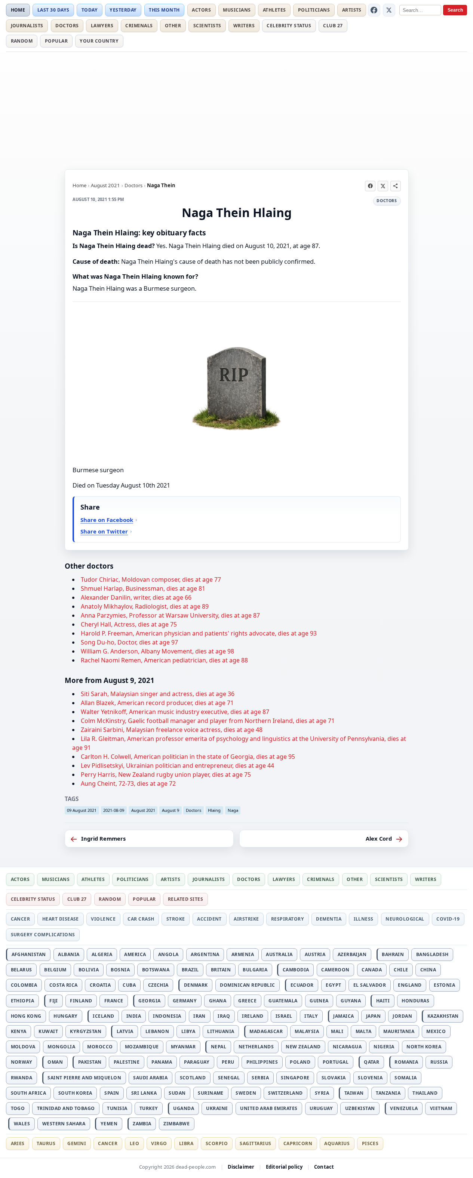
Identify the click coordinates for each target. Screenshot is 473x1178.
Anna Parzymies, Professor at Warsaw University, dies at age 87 (170, 615)
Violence (103, 919)
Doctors (67, 25)
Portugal (336, 1062)
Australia (279, 954)
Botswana (156, 970)
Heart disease (60, 919)
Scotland (193, 1078)
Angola (168, 954)
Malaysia (307, 1031)
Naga (233, 810)
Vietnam (441, 1108)
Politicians (314, 10)
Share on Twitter (104, 531)
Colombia (24, 985)
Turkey (148, 1108)
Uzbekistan (360, 1108)
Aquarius (337, 1143)
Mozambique (142, 1046)
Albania (68, 954)
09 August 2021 (81, 810)
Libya (188, 1031)
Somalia (405, 1078)
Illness (364, 919)
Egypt (333, 985)
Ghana (217, 1001)
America (135, 954)
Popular (56, 41)
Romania (406, 1062)
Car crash (141, 919)
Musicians (237, 10)
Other (173, 25)
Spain (111, 1093)
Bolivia (89, 970)
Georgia (149, 1001)
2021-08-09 (113, 810)
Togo (18, 1108)
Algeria (102, 954)
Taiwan (354, 1093)
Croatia (100, 985)
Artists (352, 10)
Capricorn (297, 1143)
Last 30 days (53, 10)
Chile (401, 970)
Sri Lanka (144, 1093)
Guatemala (282, 1001)
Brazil (190, 970)
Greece (247, 1001)
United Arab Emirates (269, 1108)
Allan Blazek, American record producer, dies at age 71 (157, 703)
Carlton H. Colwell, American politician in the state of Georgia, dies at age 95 (188, 756)
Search (455, 10)
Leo (134, 1143)
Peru (228, 1062)
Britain (221, 970)
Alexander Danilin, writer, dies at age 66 (136, 597)
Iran (199, 1016)
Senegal (229, 1078)
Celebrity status (289, 25)
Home (18, 10)
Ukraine (217, 1108)
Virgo (159, 1143)
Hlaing (214, 810)
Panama (161, 1062)
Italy (311, 1016)
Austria (315, 954)
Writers (244, 25)
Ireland (252, 1016)
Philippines (262, 1062)
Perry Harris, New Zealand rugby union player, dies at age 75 (166, 774)
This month (164, 10)
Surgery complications (43, 934)
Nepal (218, 1046)
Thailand (424, 1093)
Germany (185, 1001)
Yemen (109, 1123)
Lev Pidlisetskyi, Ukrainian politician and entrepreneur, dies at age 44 (177, 765)
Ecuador (302, 985)
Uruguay (321, 1108)
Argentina (205, 954)
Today (90, 10)
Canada (372, 970)
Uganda (183, 1108)
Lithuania (220, 1031)
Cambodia (296, 970)
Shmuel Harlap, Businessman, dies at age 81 (143, 588)
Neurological (405, 919)
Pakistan (90, 1062)
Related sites (185, 899)
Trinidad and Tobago (66, 1108)
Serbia (260, 1078)
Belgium (55, 970)
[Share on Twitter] (383, 186)
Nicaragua (347, 1046)
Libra (186, 1143)
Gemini (76, 1143)
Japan (373, 1016)
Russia (439, 1062)
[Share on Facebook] (370, 186)
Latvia (125, 1031)
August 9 (170, 810)
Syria (322, 1093)
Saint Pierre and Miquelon (84, 1078)
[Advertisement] (236, 109)
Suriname (211, 1093)
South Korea (75, 1093)
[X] (389, 10)
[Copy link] (395, 186)
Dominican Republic (247, 985)
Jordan (402, 1016)
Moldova (23, 1046)
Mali (337, 1031)
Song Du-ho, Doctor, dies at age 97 (129, 642)
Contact (324, 1166)
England (409, 985)
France (113, 1001)
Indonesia (167, 1016)
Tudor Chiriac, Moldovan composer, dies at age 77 (151, 579)
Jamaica (343, 1016)
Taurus (46, 1143)
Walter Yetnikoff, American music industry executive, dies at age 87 (175, 712)
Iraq (224, 1016)
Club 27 (333, 25)
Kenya (19, 1031)
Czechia (158, 985)
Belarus (21, 970)
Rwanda (22, 1078)
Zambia (142, 1123)
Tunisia (117, 1108)
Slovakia (334, 1078)
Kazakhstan (443, 1016)
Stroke (175, 919)
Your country (99, 41)
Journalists (27, 25)
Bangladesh (432, 954)
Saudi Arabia (150, 1078)
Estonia (444, 985)
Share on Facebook (106, 519)
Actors (201, 10)
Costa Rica (63, 985)
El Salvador (369, 985)
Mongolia (61, 1046)
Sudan (177, 1093)
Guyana (351, 1001)
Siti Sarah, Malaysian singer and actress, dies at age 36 (157, 694)
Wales (22, 1123)
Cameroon (335, 970)
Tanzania (388, 1093)
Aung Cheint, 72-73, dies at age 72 (128, 783)
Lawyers (102, 25)
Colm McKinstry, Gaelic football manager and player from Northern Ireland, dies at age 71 (208, 721)
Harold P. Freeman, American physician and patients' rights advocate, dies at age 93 (199, 633)
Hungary (65, 1016)
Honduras (415, 1001)
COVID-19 (448, 919)
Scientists (207, 25)
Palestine (126, 1062)
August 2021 (105, 185)
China (428, 970)
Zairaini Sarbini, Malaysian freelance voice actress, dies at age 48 (171, 730)
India (133, 1016)
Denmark (196, 985)
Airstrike (246, 919)
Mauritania (398, 1031)
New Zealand (303, 1046)
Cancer (20, 919)
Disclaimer (241, 1166)
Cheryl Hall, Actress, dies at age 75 (129, 624)
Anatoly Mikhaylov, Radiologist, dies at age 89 (145, 606)
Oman (55, 1062)
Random (22, 41)
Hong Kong (26, 1016)
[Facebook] (374, 10)
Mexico (436, 1031)
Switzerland (285, 1093)
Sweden (246, 1093)
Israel (284, 1016)
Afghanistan (29, 954)
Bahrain (393, 954)
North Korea (423, 1046)
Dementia (328, 919)
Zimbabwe (176, 1123)
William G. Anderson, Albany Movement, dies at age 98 (157, 651)
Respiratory (287, 919)
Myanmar (183, 1046)
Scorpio (217, 1143)
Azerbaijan (352, 954)
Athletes (274, 10)
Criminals (139, 25)
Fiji (53, 1001)
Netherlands (256, 1046)
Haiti (383, 1001)
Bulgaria (255, 970)
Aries (18, 1143)
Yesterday (123, 10)
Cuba (129, 985)
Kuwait (48, 1031)
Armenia (242, 954)
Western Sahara (64, 1123)
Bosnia (120, 970)
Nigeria (384, 1046)
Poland (300, 1062)
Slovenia (370, 1078)
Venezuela (404, 1108)
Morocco (100, 1046)
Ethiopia (22, 1001)
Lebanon (157, 1031)
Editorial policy (284, 1166)
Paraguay (196, 1062)
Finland (81, 1001)
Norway (22, 1062)
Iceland (103, 1016)
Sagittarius (255, 1143)
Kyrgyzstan (85, 1031)
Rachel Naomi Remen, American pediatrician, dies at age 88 (164, 660)
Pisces (370, 1143)
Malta (363, 1031)
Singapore (295, 1078)
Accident (209, 919)
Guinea (319, 1001)
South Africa (28, 1093)
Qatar (371, 1062)
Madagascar (266, 1031)
